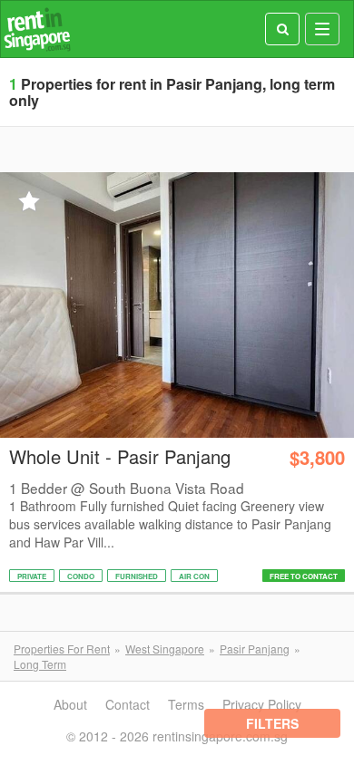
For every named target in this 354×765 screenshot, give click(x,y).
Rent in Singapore (37, 29)
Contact (127, 704)
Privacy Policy (261, 704)
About (70, 704)
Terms (186, 704)
